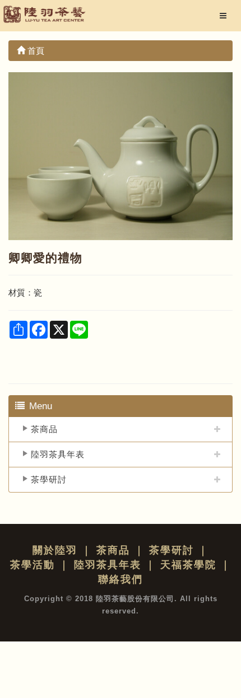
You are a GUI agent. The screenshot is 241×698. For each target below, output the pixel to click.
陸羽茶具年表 (58, 454)
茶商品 (44, 429)
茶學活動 (32, 564)
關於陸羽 (55, 550)
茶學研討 (49, 479)
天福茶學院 (188, 564)
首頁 (34, 50)
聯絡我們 (120, 579)
